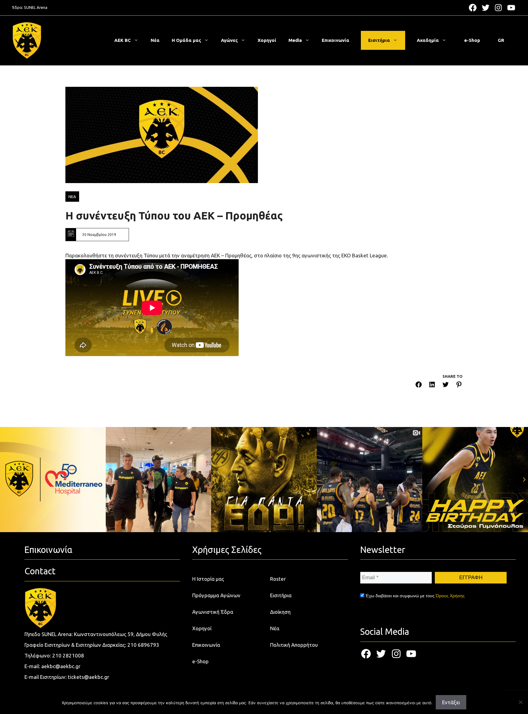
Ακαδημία (428, 40)
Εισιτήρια (379, 40)
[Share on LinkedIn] (432, 385)
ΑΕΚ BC (122, 40)
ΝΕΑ (72, 196)
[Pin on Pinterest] (459, 385)
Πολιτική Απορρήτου (294, 645)
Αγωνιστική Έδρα (212, 612)
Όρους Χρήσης (450, 595)
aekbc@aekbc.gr (60, 666)
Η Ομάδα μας (186, 40)
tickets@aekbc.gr (88, 677)
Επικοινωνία (335, 40)
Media (295, 40)
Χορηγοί (267, 40)
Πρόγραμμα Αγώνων (216, 595)
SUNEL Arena (35, 7)
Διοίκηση (280, 612)
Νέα (155, 40)
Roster (278, 579)
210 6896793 (143, 645)
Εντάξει (451, 702)
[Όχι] (520, 702)
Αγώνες (229, 40)
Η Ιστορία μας (208, 579)
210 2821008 (68, 655)
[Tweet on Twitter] (445, 385)
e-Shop (472, 40)
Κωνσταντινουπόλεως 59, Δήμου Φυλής (120, 634)
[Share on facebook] (418, 385)
